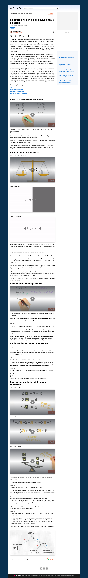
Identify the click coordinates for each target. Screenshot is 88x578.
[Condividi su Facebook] (11, 36)
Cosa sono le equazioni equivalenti (18, 87)
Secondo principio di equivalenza (17, 91)
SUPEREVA (72, 575)
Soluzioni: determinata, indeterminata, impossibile (21, 95)
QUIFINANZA (63, 575)
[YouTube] (47, 568)
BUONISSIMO (67, 575)
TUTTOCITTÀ (52, 575)
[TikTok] (41, 568)
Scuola (14, 16)
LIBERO (23, 575)
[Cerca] (57, 8)
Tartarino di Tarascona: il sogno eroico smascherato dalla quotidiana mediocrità (67, 64)
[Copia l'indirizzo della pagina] (24, 36)
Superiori (17, 16)
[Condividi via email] (20, 36)
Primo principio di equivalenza (17, 89)
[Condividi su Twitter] (15, 36)
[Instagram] (44, 568)
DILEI (55, 575)
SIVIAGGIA (58, 575)
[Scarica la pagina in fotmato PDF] (28, 36)
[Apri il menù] (11, 8)
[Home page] (17, 8)
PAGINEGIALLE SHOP (36, 575)
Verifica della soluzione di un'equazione (19, 93)
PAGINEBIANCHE (47, 575)
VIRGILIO (26, 575)
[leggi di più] (54, 32)
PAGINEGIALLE (30, 575)
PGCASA (42, 575)
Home (11, 16)
